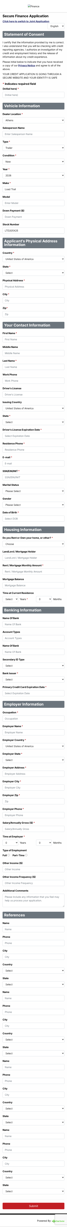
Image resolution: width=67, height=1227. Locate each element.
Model (6, 196)
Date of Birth (11, 512)
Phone (6, 936)
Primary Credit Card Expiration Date (25, 687)
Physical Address (14, 280)
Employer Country (14, 739)
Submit (33, 1206)
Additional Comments (15, 890)
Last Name (10, 360)
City (6, 294)
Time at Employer (14, 836)
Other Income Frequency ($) (19, 876)
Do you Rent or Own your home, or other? (28, 537)
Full (5, 855)
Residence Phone (14, 443)
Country (8, 252)
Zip (5, 307)
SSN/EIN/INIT (11, 471)
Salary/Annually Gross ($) (19, 822)
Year (6, 169)
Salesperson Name (14, 127)
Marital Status (11, 484)
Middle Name (10, 346)
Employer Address (14, 767)
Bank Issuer (10, 673)
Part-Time (18, 855)
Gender (7, 498)
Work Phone (10, 374)
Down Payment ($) (13, 210)
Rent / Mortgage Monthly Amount (23, 565)
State (6, 266)
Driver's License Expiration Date (22, 429)
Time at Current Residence (18, 592)
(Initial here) (11, 88)
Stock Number (11, 224)
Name (6, 923)
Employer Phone (13, 808)
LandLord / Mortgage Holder (19, 551)
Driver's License (12, 388)
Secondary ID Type (13, 659)
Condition (9, 155)
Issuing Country (12, 402)
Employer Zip (11, 795)
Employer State (12, 753)
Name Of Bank (11, 618)
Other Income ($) (13, 863)
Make (7, 183)
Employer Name (13, 726)
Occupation (10, 712)
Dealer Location (13, 114)
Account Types (11, 631)
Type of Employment (15, 850)
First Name (10, 333)
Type (6, 141)
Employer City (12, 781)
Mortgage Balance (13, 579)
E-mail (7, 457)
